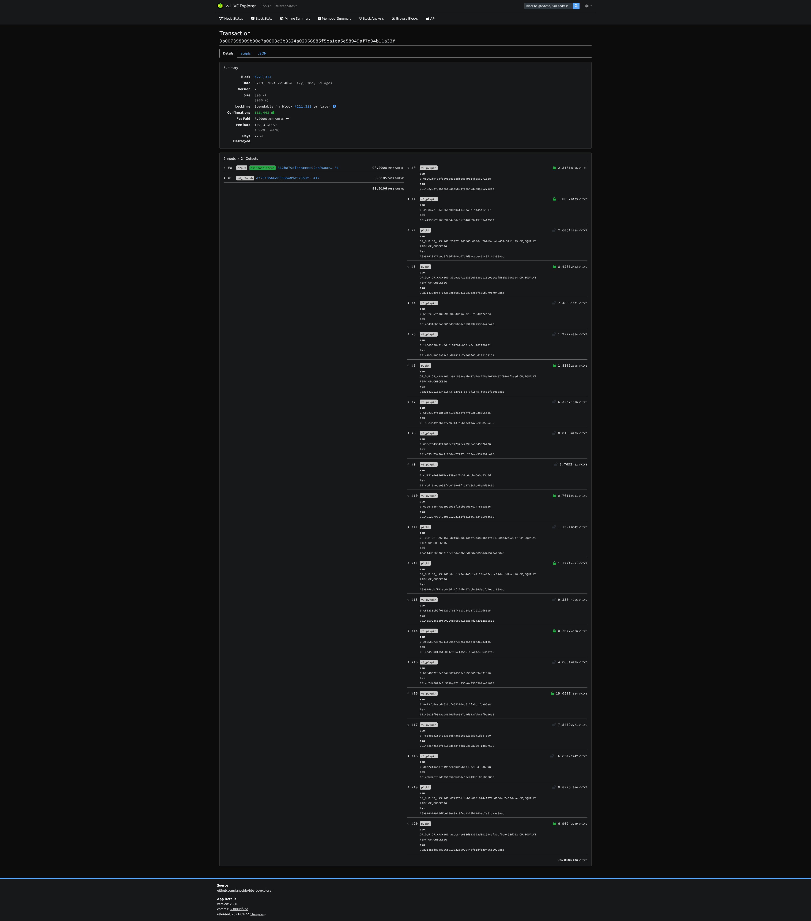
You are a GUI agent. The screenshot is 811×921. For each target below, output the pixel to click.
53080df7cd (239, 909)
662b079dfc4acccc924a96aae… (308, 167)
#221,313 (303, 106)
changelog (258, 914)
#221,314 (262, 77)
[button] (266, 6)
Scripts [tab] (246, 53)
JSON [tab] (262, 53)
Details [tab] (228, 53)
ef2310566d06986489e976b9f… (288, 178)
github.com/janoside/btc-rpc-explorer (245, 890)
